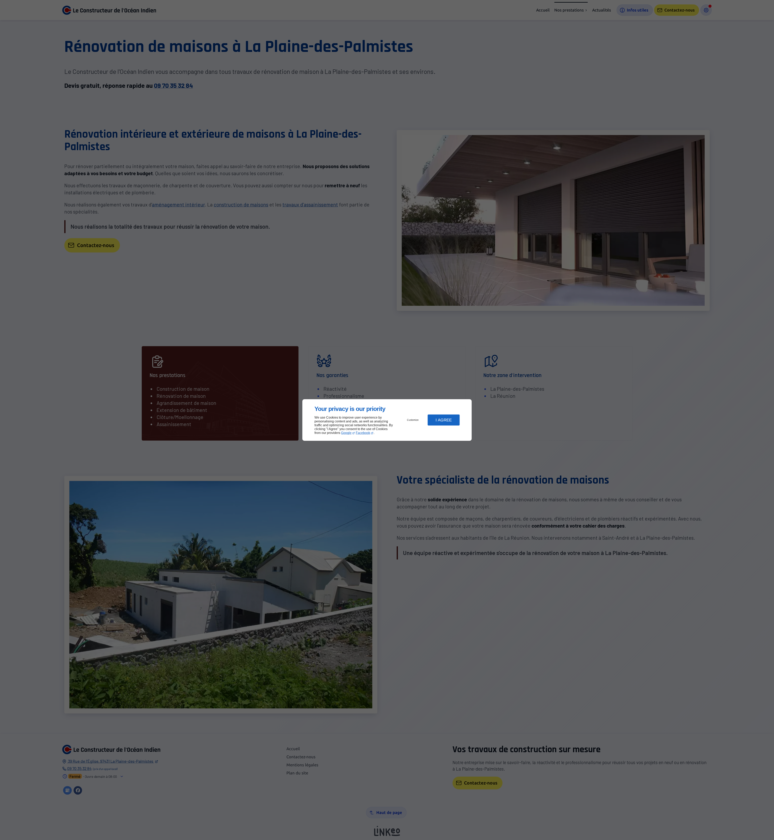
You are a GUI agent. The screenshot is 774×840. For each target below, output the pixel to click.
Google (346, 433)
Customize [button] (413, 420)
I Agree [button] (444, 420)
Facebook (363, 433)
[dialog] (387, 420)
